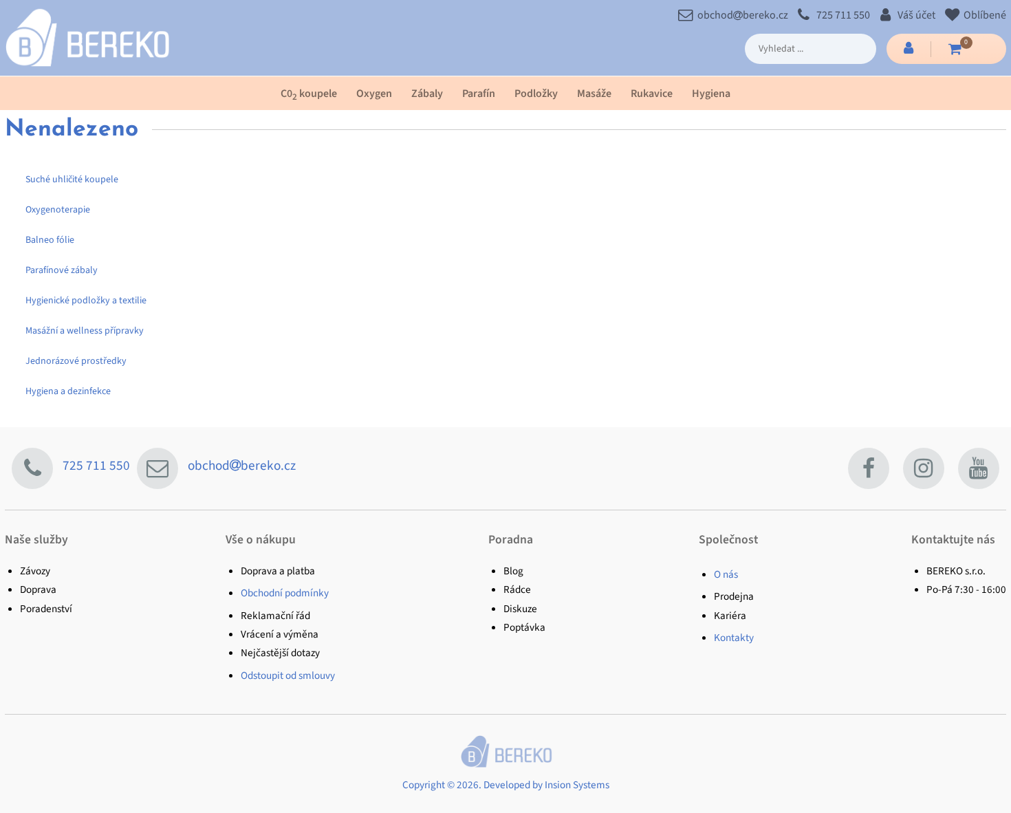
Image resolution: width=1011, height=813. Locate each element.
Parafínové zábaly (61, 270)
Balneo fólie (49, 240)
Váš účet (916, 15)
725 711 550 (842, 15)
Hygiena (711, 93)
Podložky (536, 93)
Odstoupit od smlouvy (288, 675)
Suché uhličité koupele (71, 179)
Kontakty (734, 637)
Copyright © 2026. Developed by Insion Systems (505, 784)
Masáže (594, 93)
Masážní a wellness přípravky (84, 331)
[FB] (868, 468)
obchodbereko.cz (742, 15)
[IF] (923, 468)
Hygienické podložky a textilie (85, 300)
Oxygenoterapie (57, 210)
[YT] (978, 468)
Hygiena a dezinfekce (68, 391)
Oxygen (374, 93)
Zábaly (427, 93)
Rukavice (652, 93)
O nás (726, 574)
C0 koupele (309, 94)
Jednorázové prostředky (76, 361)
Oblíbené (984, 15)
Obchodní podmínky (285, 592)
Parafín (478, 93)
